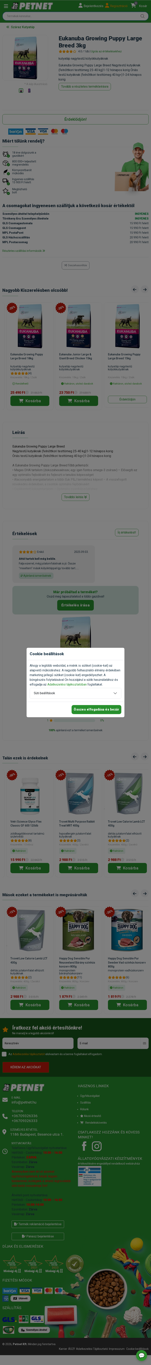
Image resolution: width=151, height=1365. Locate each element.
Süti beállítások (44, 693)
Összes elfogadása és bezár (96, 709)
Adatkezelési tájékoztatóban (67, 684)
